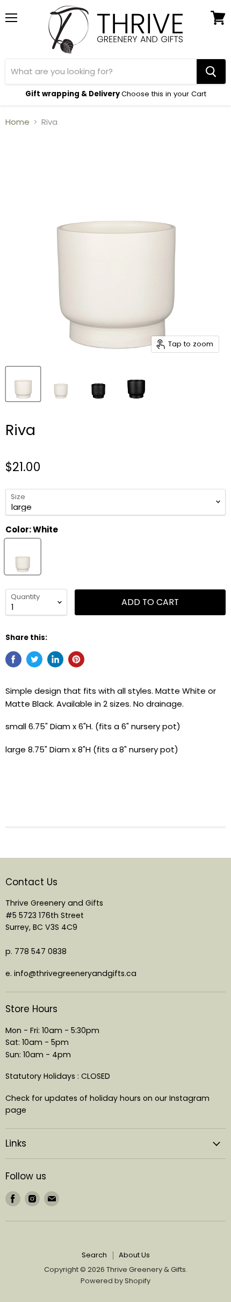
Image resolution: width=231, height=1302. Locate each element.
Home (17, 121)
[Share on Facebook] (13, 659)
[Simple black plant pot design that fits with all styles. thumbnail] (98, 384)
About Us (134, 1255)
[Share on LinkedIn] (55, 659)
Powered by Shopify (115, 1281)
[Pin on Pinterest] (76, 659)
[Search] (211, 71)
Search (94, 1255)
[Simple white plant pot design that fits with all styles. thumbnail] (23, 384)
